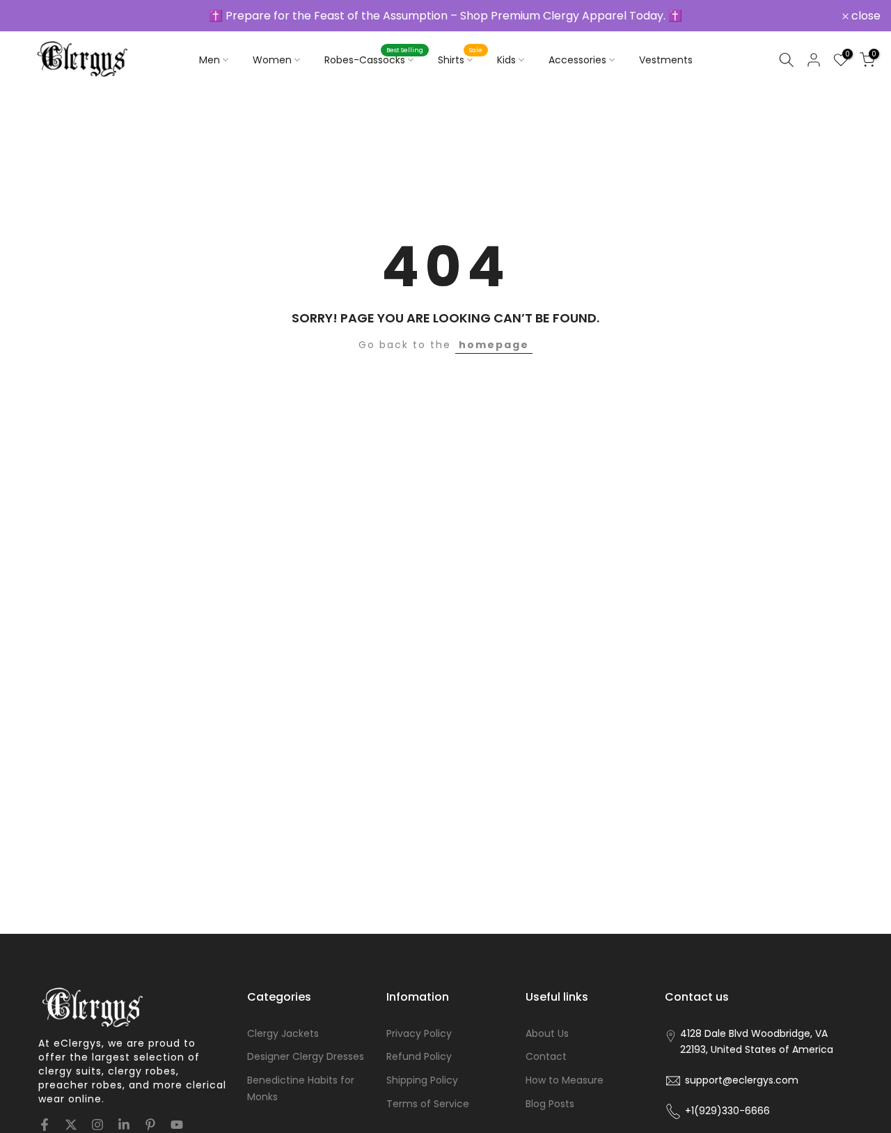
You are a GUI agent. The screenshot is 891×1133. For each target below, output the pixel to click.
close (33, 16)
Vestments (666, 60)
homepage (494, 345)
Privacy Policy (419, 1033)
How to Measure (565, 1080)
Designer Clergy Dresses (305, 1056)
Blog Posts (550, 1104)
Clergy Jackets (283, 1033)
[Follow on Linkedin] (124, 1124)
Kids (506, 60)
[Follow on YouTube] (177, 1124)
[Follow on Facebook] (44, 1124)
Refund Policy (419, 1056)
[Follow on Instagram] (97, 1124)
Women (272, 60)
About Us (547, 1033)
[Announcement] (445, 15)
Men (209, 60)
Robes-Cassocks (374, 59)
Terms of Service (427, 1104)
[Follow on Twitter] (71, 1124)
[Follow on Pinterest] (150, 1124)
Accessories (577, 60)
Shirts (460, 59)
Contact (546, 1056)
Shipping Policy (422, 1080)
